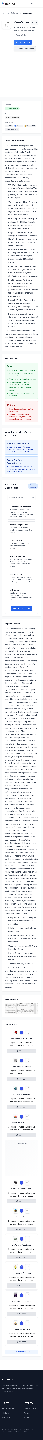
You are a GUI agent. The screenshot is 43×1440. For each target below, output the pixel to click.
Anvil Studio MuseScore (21, 1038)
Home (4, 13)
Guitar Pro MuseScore (21, 1189)
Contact (26, 1413)
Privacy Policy (29, 1408)
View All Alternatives (21, 1351)
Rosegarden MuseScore (21, 1273)
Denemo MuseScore (21, 1066)
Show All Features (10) (21, 608)
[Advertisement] (21, 76)
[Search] (32, 3)
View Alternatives (26, 49)
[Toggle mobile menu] (38, 3)
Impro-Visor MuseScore (21, 1217)
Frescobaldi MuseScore (21, 1123)
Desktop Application (12, 117)
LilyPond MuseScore (21, 1245)
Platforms (6, 1413)
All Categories (8, 1408)
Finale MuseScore (21, 1095)
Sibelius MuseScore (21, 1301)
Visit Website (24, 42)
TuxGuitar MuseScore (21, 1329)
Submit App (7, 1417)
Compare (23, 1051)
